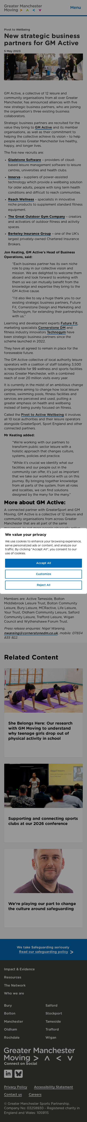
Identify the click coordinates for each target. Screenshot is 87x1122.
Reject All (43, 585)
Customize (43, 574)
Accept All (43, 563)
